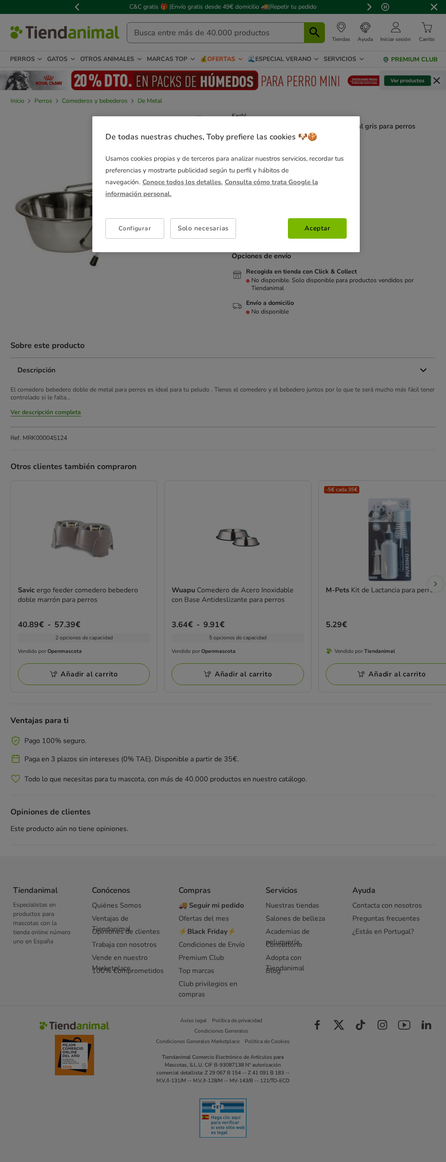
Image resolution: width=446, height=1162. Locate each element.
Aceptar (317, 228)
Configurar (134, 228)
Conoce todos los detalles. (182, 182)
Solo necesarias (203, 228)
